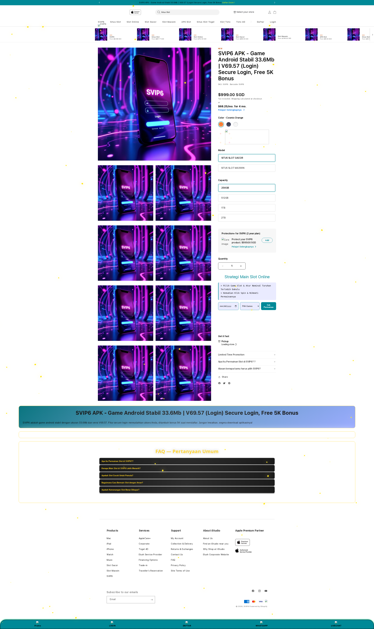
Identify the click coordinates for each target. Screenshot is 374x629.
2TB (223, 217)
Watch (110, 554)
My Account (177, 538)
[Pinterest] (230, 384)
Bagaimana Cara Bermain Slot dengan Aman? (122, 483)
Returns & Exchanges (182, 549)
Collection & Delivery (182, 544)
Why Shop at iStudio (214, 549)
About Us (208, 538)
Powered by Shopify (258, 606)
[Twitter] (225, 384)
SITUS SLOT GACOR (232, 157)
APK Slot (186, 22)
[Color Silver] (235, 124)
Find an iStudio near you (215, 544)
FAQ (173, 560)
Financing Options (148, 560)
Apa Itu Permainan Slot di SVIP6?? (117, 461)
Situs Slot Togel (205, 22)
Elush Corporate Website (216, 554)
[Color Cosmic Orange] (221, 124)
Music (110, 560)
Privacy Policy (178, 565)
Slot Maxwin (169, 22)
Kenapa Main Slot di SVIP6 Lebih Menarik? (121, 468)
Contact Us (177, 554)
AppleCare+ (145, 538)
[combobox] (187, 12)
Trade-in (143, 565)
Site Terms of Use (180, 571)
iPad (109, 544)
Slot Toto (225, 22)
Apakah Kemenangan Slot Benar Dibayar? (120, 490)
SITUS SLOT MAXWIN (232, 168)
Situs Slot (115, 22)
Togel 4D (143, 549)
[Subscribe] (151, 599)
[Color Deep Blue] (228, 124)
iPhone (110, 549)
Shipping (235, 99)
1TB (223, 207)
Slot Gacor (151, 22)
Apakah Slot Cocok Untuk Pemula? (117, 475)
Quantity (223, 258)
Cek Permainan (268, 306)
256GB (225, 187)
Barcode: (234, 84)
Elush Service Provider (150, 554)
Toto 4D (240, 22)
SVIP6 (101, 22)
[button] (101, 22)
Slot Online (133, 22)
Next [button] (274, 2)
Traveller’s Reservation (151, 571)
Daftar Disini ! (228, 3)
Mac (109, 538)
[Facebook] (220, 384)
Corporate (144, 544)
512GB (224, 197)
